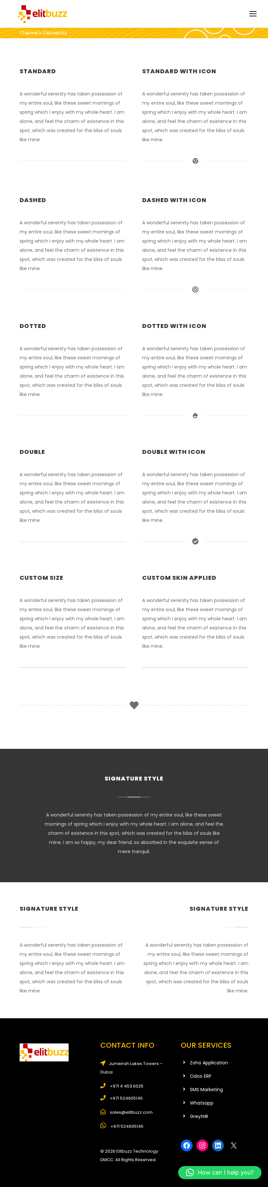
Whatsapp (201, 1103)
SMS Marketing (206, 1089)
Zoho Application (209, 1062)
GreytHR (199, 1116)
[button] (219, 1172)
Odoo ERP (200, 1076)
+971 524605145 (126, 1126)
